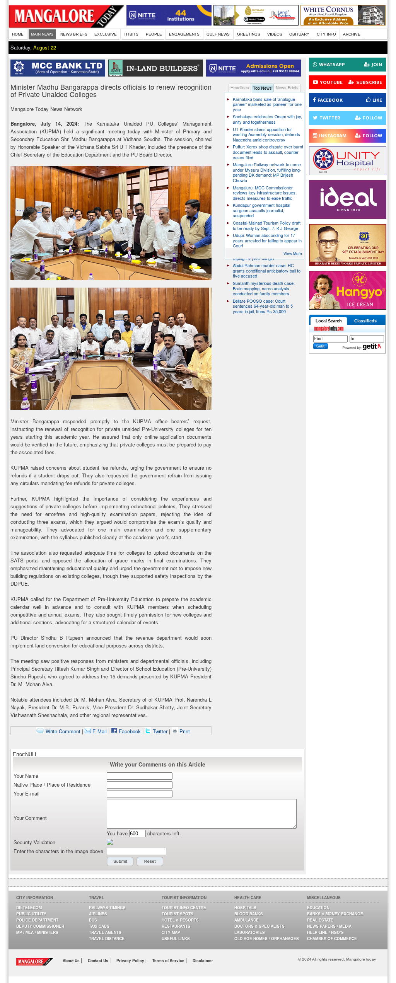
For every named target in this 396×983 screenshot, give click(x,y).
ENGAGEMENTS (184, 34)
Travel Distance (107, 938)
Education (318, 907)
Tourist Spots (177, 914)
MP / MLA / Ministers (37, 932)
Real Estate (320, 920)
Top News (262, 88)
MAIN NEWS (42, 34)
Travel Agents (105, 932)
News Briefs (287, 87)
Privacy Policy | (131, 960)
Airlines (98, 914)
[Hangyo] (347, 307)
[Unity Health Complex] (347, 173)
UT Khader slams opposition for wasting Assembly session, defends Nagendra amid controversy (266, 134)
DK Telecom (29, 907)
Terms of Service (169, 960)
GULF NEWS (218, 34)
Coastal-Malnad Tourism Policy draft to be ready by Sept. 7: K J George (266, 225)
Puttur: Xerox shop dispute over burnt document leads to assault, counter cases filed (268, 151)
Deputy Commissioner (40, 926)
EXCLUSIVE (105, 34)
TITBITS (131, 34)
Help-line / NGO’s (325, 932)
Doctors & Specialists (259, 926)
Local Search (329, 321)
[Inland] (157, 74)
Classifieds (365, 321)
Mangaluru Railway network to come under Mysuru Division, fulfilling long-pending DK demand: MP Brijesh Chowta (267, 172)
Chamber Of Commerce (332, 938)
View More (292, 253)
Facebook (129, 731)
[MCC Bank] (59, 74)
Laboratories (249, 932)
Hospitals (245, 907)
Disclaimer (203, 960)
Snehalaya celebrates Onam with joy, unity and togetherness (267, 119)
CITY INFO (326, 34)
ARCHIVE (351, 34)
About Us (72, 960)
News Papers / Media (329, 926)
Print (184, 731)
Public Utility (31, 914)
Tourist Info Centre (184, 907)
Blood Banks (248, 914)
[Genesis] (343, 23)
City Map (171, 932)
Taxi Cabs (99, 926)
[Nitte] (169, 23)
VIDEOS (274, 34)
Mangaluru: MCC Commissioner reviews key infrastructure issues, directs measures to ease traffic (265, 192)
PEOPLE (154, 34)
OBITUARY (299, 34)
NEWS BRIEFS (73, 34)
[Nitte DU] (255, 74)
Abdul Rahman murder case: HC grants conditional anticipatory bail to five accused (266, 270)
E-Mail (99, 731)
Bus (93, 920)
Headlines (239, 87)
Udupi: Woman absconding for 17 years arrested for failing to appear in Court (267, 240)
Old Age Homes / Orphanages (266, 938)
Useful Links (176, 938)
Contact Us (98, 960)
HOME (18, 34)
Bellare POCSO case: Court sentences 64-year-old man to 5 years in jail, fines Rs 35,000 (263, 306)
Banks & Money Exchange (335, 914)
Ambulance (246, 920)
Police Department (37, 920)
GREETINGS (248, 34)
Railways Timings (107, 907)
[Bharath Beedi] (347, 263)
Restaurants (176, 926)
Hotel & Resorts (180, 920)
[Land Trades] (256, 23)
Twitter (160, 731)
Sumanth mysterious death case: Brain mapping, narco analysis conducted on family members (264, 288)
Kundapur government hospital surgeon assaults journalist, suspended (261, 210)
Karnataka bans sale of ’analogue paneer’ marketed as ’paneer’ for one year (267, 104)
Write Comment (62, 731)
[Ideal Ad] (347, 216)
